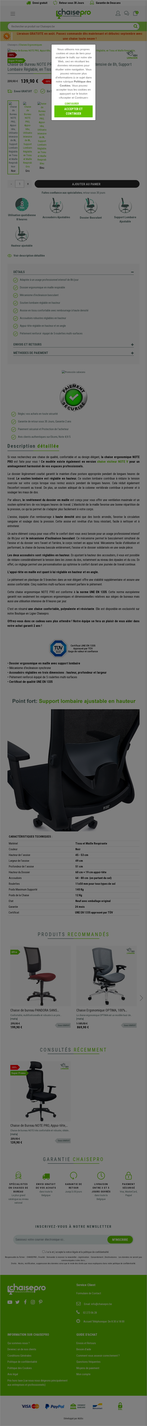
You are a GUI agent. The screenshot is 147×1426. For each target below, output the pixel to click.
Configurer (72, 103)
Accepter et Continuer (73, 111)
